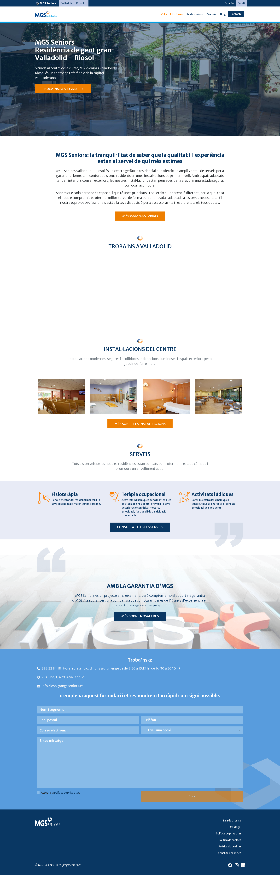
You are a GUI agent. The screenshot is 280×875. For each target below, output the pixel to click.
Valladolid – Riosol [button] (72, 3)
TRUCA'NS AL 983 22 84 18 (62, 89)
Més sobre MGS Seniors (140, 216)
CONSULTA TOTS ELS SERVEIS (140, 527)
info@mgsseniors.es (69, 865)
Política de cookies (230, 840)
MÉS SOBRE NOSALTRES (140, 616)
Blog (223, 14)
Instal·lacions (195, 14)
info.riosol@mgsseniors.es (62, 686)
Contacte (236, 14)
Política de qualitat (229, 846)
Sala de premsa (232, 820)
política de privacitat (66, 792)
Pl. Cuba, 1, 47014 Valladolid (62, 677)
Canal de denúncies (229, 853)
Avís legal (235, 827)
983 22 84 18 (51, 668)
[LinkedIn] (243, 865)
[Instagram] (237, 865)
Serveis (211, 14)
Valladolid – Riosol (172, 14)
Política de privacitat (228, 833)
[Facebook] (230, 865)
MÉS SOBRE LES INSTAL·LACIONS (140, 424)
